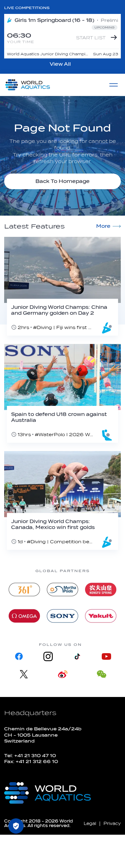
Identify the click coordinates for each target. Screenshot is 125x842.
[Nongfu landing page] (100, 589)
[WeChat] (101, 674)
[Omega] (24, 616)
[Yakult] (100, 616)
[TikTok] (77, 656)
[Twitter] (23, 674)
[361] (24, 589)
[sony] (62, 616)
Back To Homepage (62, 181)
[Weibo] (62, 674)
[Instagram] (47, 656)
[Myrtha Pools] (62, 589)
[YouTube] (106, 656)
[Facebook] (18, 656)
